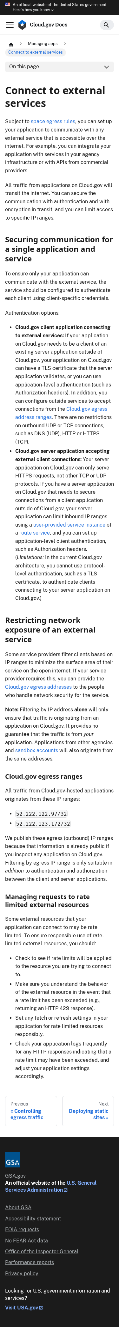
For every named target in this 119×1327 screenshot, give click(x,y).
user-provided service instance (69, 525)
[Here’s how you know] (59, 7)
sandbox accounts (36, 750)
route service (34, 533)
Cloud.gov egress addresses (38, 687)
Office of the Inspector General (41, 1251)
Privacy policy (21, 1274)
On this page (24, 67)
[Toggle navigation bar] (10, 25)
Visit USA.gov (21, 1308)
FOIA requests (22, 1229)
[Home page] (11, 44)
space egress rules (53, 121)
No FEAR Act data (26, 1241)
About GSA (18, 1207)
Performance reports (29, 1262)
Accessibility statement (33, 1219)
